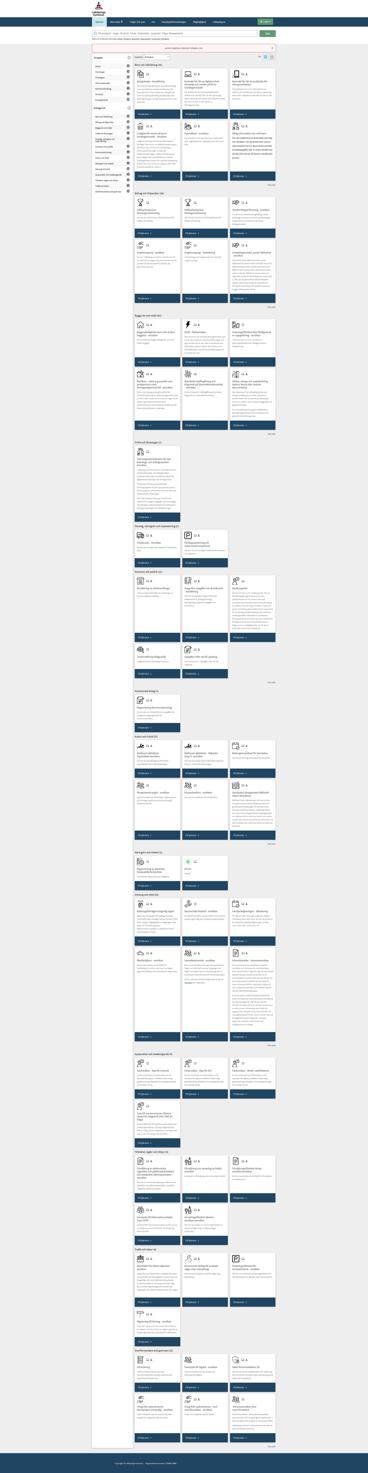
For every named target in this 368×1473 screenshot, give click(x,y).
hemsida (188, 982)
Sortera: (139, 57)
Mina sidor (115, 21)
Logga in (265, 21)
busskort (135, 39)
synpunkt (156, 39)
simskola (165, 39)
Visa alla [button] (271, 184)
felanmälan (146, 39)
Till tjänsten (143, 114)
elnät (120, 39)
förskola (127, 39)
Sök (267, 33)
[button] (129, 58)
